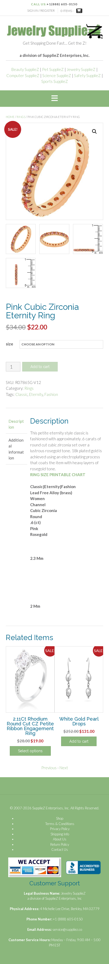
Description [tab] (16, 424)
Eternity (36, 394)
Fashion (51, 394)
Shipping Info (60, 834)
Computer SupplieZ (22, 75)
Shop (59, 818)
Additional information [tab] (16, 449)
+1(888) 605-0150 (62, 4)
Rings (21, 117)
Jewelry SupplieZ (81, 69)
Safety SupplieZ (87, 75)
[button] (54, 98)
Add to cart (39, 367)
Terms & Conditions (59, 824)
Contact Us (59, 849)
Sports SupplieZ (54, 81)
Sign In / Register (41, 10)
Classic (21, 394)
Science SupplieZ (56, 75)
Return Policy (59, 844)
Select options (30, 751)
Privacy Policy (60, 829)
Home (10, 117)
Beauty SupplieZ (25, 69)
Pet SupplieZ (53, 69)
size (9, 343)
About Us (59, 839)
